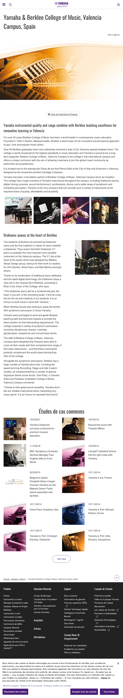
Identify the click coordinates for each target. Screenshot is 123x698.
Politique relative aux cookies (57, 685)
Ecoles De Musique (42, 595)
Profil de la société (102, 595)
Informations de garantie (74, 599)
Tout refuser (109, 691)
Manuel (67, 616)
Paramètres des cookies (15, 691)
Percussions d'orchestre (14, 620)
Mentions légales (11, 685)
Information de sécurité (74, 626)
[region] (61, 678)
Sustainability (100, 629)
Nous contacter (70, 595)
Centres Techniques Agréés (76, 609)
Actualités (38, 620)
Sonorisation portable (13, 631)
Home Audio (9, 634)
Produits (7, 589)
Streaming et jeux (11, 638)
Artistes (37, 628)
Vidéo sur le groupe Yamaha (106, 599)
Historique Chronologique (105, 619)
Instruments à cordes (13, 616)
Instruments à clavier (13, 599)
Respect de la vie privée (31, 685)
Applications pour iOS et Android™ (14, 646)
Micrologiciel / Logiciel (73, 619)
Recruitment (99, 606)
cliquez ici (105, 677)
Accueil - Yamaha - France (14, 579)
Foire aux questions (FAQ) (75, 602)
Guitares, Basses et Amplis (16, 606)
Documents (69, 623)
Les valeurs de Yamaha (104, 609)
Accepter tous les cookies (84, 691)
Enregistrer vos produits (74, 649)
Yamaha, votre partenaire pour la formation (45, 607)
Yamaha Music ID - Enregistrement (72, 636)
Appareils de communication (16, 641)
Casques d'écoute (11, 627)
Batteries (7, 609)
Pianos (7, 595)
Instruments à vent (12, 613)
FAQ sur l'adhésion (72, 652)
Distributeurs (39, 637)
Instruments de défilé (13, 623)
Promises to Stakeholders (105, 613)
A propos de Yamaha (103, 589)
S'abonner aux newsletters (75, 645)
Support (67, 589)
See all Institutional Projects (63, 114)
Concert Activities (41, 612)
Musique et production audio (16, 602)
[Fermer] (118, 663)
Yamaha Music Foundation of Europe (45, 601)
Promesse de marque (103, 602)
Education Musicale (42, 589)
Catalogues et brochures (74, 612)
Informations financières (104, 626)
